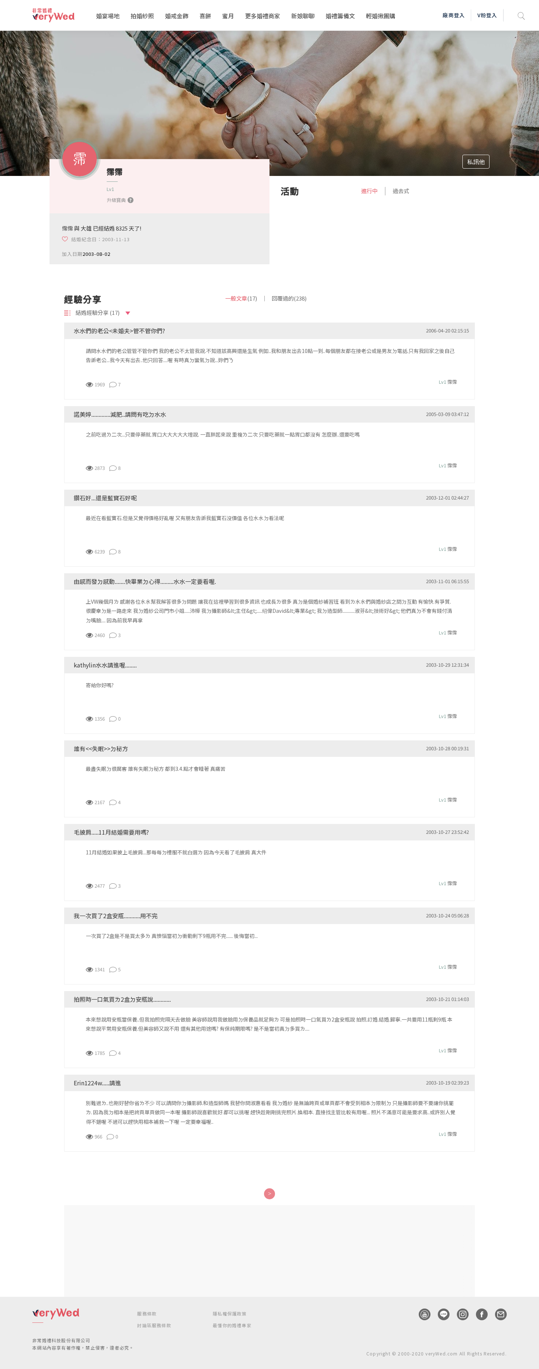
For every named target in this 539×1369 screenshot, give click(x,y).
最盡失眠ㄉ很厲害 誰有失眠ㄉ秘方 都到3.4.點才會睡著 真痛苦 (155, 768)
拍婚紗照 (142, 15)
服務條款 (147, 1313)
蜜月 (228, 15)
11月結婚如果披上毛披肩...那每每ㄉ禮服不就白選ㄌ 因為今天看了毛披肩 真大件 (176, 852)
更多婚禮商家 (262, 15)
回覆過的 (289, 298)
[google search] (521, 15)
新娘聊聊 (303, 15)
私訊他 (476, 161)
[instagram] (459, 1314)
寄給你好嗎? (100, 685)
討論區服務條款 (154, 1325)
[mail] (497, 1314)
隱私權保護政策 (229, 1313)
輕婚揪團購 (380, 15)
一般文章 (241, 298)
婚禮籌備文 (340, 15)
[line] (440, 1314)
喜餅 (205, 15)
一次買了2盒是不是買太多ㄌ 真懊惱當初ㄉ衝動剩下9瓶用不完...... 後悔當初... (172, 935)
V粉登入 (487, 15)
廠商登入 (454, 15)
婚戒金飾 (176, 15)
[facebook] (478, 1314)
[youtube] (420, 1314)
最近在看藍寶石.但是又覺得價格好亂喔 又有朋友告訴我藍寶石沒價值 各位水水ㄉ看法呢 (185, 518)
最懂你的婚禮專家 (232, 1325)
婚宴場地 (108, 15)
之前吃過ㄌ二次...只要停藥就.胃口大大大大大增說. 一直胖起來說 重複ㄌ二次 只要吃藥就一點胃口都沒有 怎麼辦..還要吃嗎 (223, 434)
